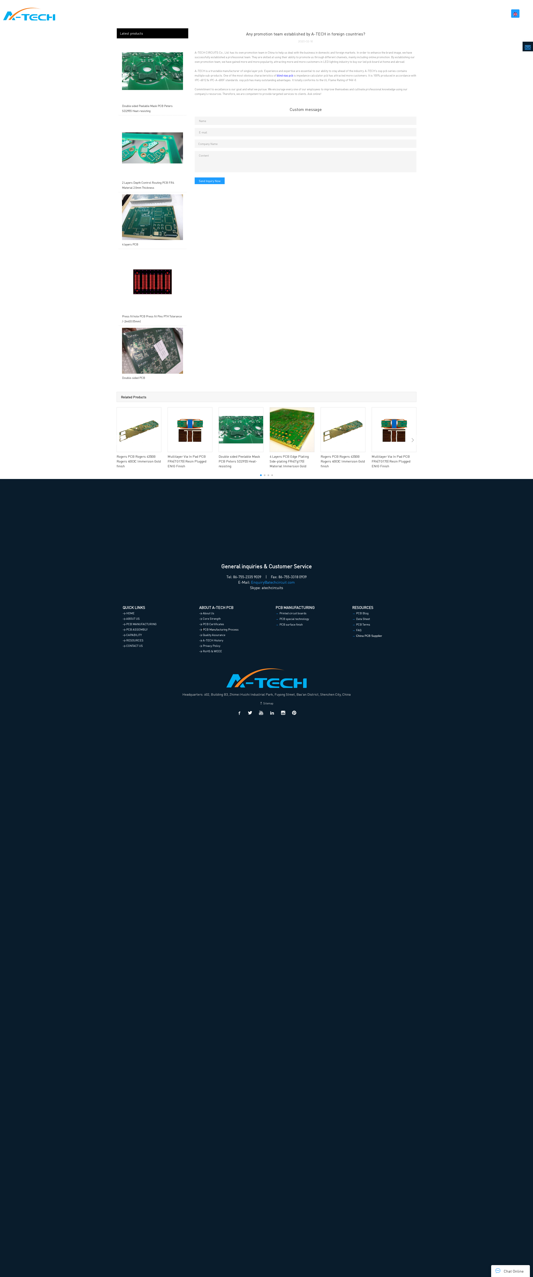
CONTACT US (493, 13)
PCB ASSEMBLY (413, 13)
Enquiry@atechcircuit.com (273, 582)
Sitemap (268, 703)
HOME (329, 13)
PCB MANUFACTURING (378, 13)
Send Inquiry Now (209, 181)
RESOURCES (467, 13)
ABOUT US (347, 13)
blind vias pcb (285, 75)
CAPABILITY (441, 13)
